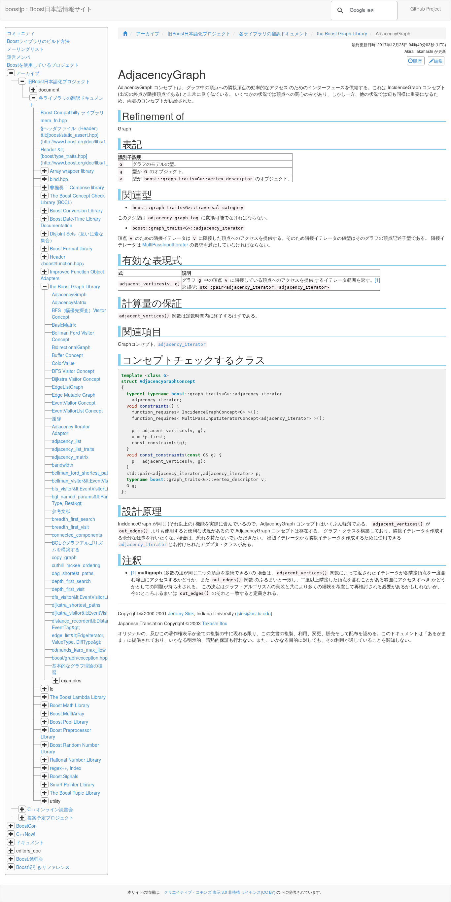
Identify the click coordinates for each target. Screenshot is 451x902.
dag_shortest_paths (72, 573)
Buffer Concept (67, 355)
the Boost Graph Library (75, 286)
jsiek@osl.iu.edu (254, 613)
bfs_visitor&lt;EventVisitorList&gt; (86, 488)
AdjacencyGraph (69, 294)
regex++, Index (65, 768)
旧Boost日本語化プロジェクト (58, 81)
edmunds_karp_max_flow (79, 649)
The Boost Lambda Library (78, 697)
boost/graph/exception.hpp (80, 657)
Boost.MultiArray (67, 713)
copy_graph (64, 557)
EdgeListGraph (67, 386)
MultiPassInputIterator (165, 244)
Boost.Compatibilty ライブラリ (72, 112)
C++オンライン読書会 (50, 809)
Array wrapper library (72, 170)
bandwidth (62, 464)
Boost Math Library (69, 705)
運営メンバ (18, 57)
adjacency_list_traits (73, 449)
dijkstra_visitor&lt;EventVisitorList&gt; (90, 612)
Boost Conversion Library (76, 210)
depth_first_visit (68, 589)
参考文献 (61, 511)
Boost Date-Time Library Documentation (71, 222)
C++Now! (25, 834)
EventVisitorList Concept (77, 410)
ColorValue (63, 363)
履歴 (418, 60)
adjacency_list (66, 441)
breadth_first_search (73, 519)
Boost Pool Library (69, 721)
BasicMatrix (64, 324)
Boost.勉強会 (29, 858)
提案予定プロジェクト (50, 817)
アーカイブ (27, 73)
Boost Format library (71, 248)
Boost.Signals (64, 776)
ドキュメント (30, 842)
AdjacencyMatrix (69, 302)
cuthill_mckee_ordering (76, 565)
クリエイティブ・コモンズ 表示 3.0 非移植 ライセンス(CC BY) (219, 892)
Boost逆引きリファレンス (43, 867)
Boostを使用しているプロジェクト (43, 64)
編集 (438, 60)
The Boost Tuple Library (75, 792)
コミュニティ (21, 33)
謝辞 (56, 418)
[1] (377, 279)
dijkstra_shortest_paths (76, 604)
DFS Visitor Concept (73, 371)
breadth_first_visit (70, 526)
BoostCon (26, 825)
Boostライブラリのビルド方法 (38, 41)
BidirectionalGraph (71, 347)
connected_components (77, 534)
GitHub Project (425, 8)
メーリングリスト (25, 49)
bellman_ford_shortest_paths (82, 472)
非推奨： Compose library (77, 187)
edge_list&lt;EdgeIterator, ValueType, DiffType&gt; (78, 638)
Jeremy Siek (181, 613)
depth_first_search (71, 581)
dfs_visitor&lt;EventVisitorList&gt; (86, 597)
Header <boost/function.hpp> (63, 260)
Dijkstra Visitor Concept (76, 379)
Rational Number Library (75, 759)
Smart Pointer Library (72, 784)
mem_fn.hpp (54, 120)
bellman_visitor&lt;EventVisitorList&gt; (91, 480)
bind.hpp (59, 179)
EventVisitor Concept (73, 402)
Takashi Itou (214, 623)
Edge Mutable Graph (73, 394)
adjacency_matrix (70, 456)
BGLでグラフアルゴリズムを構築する (77, 546)
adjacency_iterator (182, 344)
